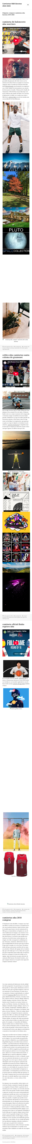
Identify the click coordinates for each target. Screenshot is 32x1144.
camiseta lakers (12, 97)
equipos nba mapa (21, 617)
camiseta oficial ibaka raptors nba (13, 625)
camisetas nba (22, 678)
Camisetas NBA (12, 995)
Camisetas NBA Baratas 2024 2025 (12, 4)
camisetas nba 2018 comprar (12, 918)
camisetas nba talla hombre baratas (18, 910)
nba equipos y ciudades (10, 1138)
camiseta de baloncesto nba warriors (14, 22)
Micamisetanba (9, 86)
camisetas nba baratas (13, 424)
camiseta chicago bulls (19, 683)
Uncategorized (18, 346)
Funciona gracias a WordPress (8, 1142)
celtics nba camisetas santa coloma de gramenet (15, 356)
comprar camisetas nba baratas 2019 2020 (15, 348)
